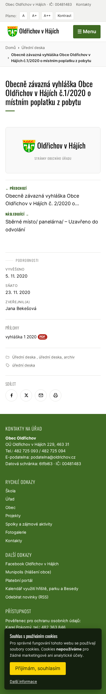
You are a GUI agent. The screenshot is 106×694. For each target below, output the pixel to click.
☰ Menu (86, 31)
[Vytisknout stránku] (55, 395)
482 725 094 (54, 451)
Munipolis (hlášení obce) (28, 572)
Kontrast (64, 16)
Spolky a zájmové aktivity (28, 524)
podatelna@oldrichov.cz (53, 457)
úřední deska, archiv (57, 357)
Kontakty (83, 4)
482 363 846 (53, 627)
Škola (10, 491)
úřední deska (23, 365)
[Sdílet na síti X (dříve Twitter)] (26, 395)
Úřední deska (24, 357)
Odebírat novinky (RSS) (26, 597)
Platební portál (18, 580)
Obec (10, 507)
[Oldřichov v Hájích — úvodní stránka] (32, 32)
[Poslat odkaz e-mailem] (41, 395)
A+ (34, 16)
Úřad (9, 499)
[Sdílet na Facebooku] (11, 395)
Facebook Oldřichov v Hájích (32, 563)
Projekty (13, 515)
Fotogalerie (15, 532)
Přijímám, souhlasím (37, 668)
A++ (47, 16)
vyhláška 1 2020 (25, 336)
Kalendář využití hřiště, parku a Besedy (41, 588)
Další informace (23, 681)
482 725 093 (26, 451)
